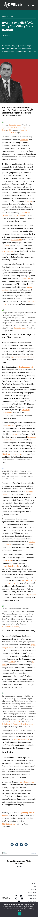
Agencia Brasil (7, 127)
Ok (19, 914)
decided (12, 662)
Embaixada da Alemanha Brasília (14, 724)
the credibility (16, 240)
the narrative (7, 560)
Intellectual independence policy (32, 902)
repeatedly (29, 367)
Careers (33, 889)
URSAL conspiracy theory (11, 454)
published (32, 595)
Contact (34, 883)
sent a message (8, 251)
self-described (10, 426)
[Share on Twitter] (21, 844)
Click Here (19, 866)
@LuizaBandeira (15, 125)
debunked (21, 367)
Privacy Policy (32, 892)
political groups (18, 215)
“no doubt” (24, 140)
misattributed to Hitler (10, 566)
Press (34, 886)
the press (28, 201)
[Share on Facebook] (16, 844)
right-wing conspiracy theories (22, 357)
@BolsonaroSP (7, 627)
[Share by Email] (12, 844)
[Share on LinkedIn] (26, 844)
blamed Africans (24, 278)
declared (5, 246)
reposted (16, 434)
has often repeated (27, 782)
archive (16, 127)
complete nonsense (21, 739)
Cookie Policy (32, 896)
